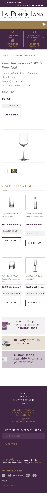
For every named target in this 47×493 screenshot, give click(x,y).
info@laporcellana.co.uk (24, 421)
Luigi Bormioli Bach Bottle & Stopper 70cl (34, 215)
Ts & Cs (23, 396)
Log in (6, 2)
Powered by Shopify (8, 485)
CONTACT (23, 403)
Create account (15, 2)
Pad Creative (35, 462)
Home (4, 55)
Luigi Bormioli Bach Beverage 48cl (10, 215)
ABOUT (23, 393)
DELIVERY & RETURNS (23, 400)
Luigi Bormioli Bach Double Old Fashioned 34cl (11, 279)
